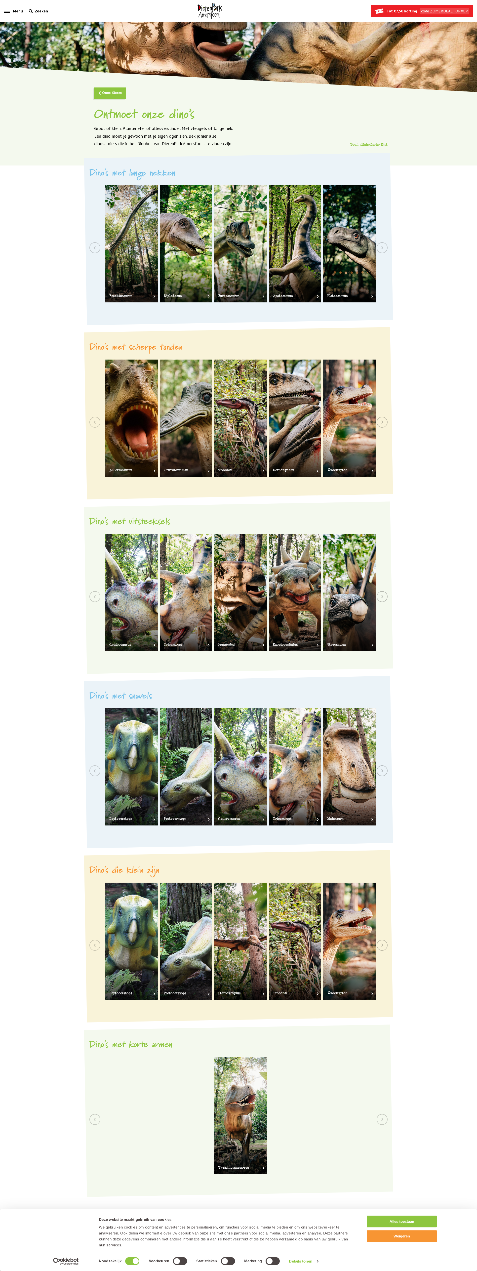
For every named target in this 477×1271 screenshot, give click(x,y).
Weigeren (402, 1236)
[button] (382, 422)
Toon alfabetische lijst (369, 145)
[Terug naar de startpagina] (210, 11)
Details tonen (300, 1261)
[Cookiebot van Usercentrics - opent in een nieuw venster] (66, 1261)
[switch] (180, 1261)
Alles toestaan (402, 1221)
